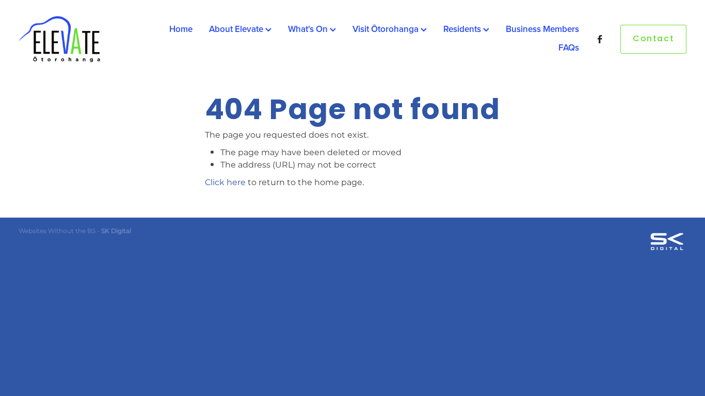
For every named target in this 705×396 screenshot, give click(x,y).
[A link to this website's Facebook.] (599, 39)
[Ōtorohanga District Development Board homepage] (85, 39)
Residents (463, 29)
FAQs (568, 47)
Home (181, 29)
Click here (225, 182)
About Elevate (237, 29)
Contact (653, 39)
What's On (309, 29)
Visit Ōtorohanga (386, 29)
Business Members (542, 29)
